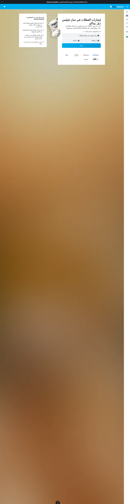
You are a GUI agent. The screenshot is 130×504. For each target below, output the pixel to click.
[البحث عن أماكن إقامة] (127, 15)
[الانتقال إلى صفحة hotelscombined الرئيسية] (117, 6)
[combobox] (92, 31)
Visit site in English (52, 2)
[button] (2, 2)
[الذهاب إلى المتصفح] (127, 27)
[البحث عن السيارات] (127, 19)
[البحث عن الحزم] (127, 23)
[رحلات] (127, 32)
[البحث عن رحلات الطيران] (127, 12)
